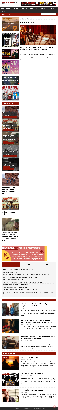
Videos (31, 8)
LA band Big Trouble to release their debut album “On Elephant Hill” (9, 153)
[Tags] (29, 264)
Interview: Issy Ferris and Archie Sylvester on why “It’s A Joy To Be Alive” (37, 305)
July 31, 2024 (24, 392)
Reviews (8, 8)
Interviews (24, 8)
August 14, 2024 (25, 375)
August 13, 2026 (25, 324)
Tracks (37, 8)
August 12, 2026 (25, 340)
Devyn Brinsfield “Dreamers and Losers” (9, 164)
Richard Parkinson (36, 52)
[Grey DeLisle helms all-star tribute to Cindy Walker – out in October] (38, 35)
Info (2, 11)
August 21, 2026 (11, 117)
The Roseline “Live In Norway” (32, 374)
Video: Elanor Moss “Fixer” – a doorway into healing (16, 287)
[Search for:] (48, 14)
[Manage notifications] (54, 406)
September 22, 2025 (26, 52)
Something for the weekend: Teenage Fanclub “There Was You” (10, 114)
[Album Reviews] (10, 379)
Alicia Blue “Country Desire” (8, 125)
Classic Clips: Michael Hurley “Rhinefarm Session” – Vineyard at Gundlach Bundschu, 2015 (9, 137)
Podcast (52, 8)
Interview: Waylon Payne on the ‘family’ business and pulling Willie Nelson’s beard (36, 321)
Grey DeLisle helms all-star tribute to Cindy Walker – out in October (36, 48)
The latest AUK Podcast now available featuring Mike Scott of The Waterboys (22, 282)
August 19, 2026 (25, 308)
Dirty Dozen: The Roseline (30, 357)
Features (16, 8)
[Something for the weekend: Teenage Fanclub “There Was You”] (10, 179)
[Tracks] (10, 395)
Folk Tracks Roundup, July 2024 (32, 390)
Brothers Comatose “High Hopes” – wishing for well (16, 284)
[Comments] (47, 264)
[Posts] (11, 264)
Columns (43, 8)
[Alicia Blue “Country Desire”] (10, 203)
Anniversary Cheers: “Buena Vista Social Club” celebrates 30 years (20, 289)
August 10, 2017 (25, 359)
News (2, 8)
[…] (21, 59)
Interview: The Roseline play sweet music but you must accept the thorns (38, 338)
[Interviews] (10, 309)
